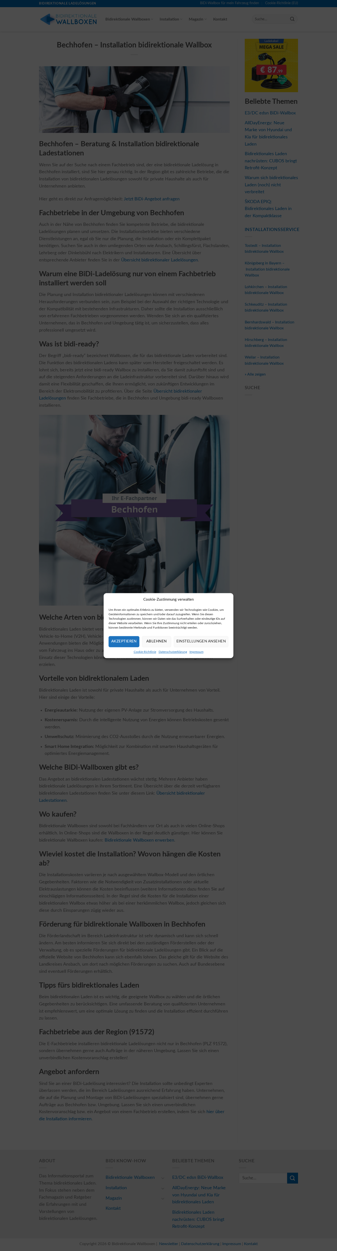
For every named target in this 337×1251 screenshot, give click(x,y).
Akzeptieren (124, 641)
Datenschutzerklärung (173, 651)
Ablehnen (156, 641)
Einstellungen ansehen (201, 641)
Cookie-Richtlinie (145, 651)
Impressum (196, 651)
